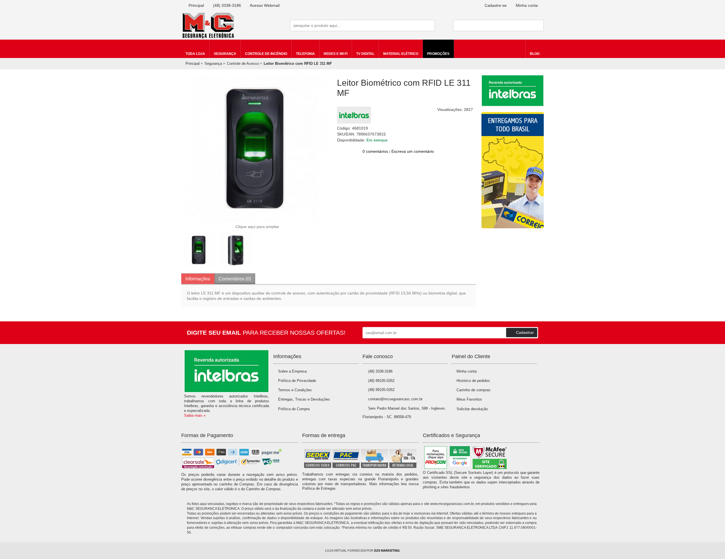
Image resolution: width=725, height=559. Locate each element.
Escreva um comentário (412, 151)
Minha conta (467, 371)
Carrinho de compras (474, 390)
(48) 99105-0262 (381, 381)
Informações (197, 278)
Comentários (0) (235, 278)
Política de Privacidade (297, 381)
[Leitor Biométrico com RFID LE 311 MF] (255, 148)
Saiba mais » (195, 415)
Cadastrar (525, 332)
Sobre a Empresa (292, 371)
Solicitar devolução (472, 409)
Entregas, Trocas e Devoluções (304, 399)
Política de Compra (294, 409)
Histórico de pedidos (473, 381)
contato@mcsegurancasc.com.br (395, 399)
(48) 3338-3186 (380, 371)
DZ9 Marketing (387, 550)
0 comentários (375, 151)
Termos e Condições (295, 390)
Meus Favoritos (469, 399)
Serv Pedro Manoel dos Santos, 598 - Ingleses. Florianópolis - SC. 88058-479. (404, 412)
